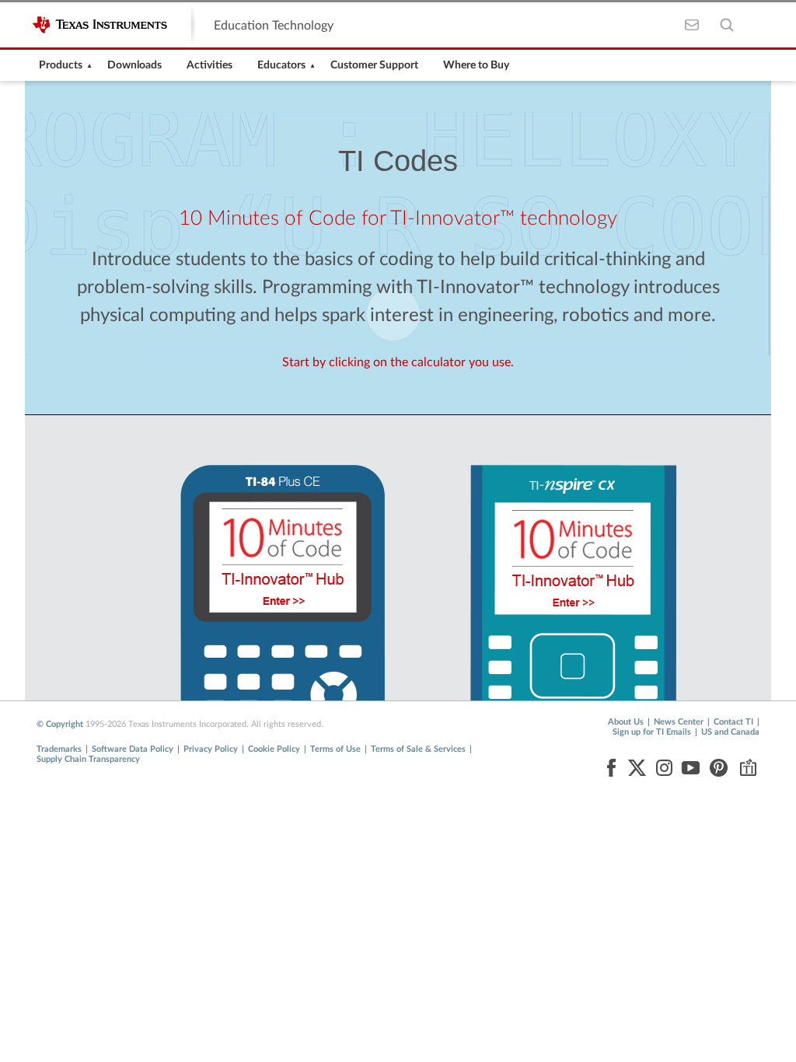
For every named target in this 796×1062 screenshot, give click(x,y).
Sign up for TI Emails (652, 732)
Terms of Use (335, 749)
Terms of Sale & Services (418, 749)
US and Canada (730, 732)
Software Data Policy (132, 749)
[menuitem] (60, 65)
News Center (678, 722)
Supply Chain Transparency (88, 759)
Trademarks (59, 749)
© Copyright (60, 724)
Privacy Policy (210, 749)
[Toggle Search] (726, 25)
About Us (626, 722)
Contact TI (733, 722)
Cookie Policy (274, 749)
